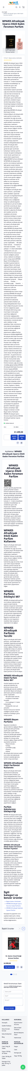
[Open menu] (3, 7)
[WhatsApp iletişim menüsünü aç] (23, 1067)
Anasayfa (4, 1022)
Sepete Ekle (14, 437)
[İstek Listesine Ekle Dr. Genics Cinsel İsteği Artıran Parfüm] (17, 967)
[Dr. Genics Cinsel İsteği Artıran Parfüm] (13, 943)
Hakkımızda (17, 1038)
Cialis (15, 1049)
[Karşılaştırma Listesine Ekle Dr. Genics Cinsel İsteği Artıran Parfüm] (21, 967)
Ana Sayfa (4, 12)
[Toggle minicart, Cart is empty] (23, 7)
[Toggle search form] (16, 7)
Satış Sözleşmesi (7, 1034)
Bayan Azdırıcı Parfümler (15, 58)
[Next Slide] (23, 928)
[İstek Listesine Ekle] (17, 442)
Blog (3, 1037)
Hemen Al (22, 437)
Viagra (16, 1046)
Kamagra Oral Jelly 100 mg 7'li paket (6, 1063)
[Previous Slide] (19, 928)
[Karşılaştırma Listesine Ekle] (21, 442)
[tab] (11, 974)
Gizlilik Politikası (6, 1026)
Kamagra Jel (17, 1053)
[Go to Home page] (13, 3)
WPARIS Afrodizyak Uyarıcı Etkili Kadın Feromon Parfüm (13, 14)
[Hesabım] (19, 7)
